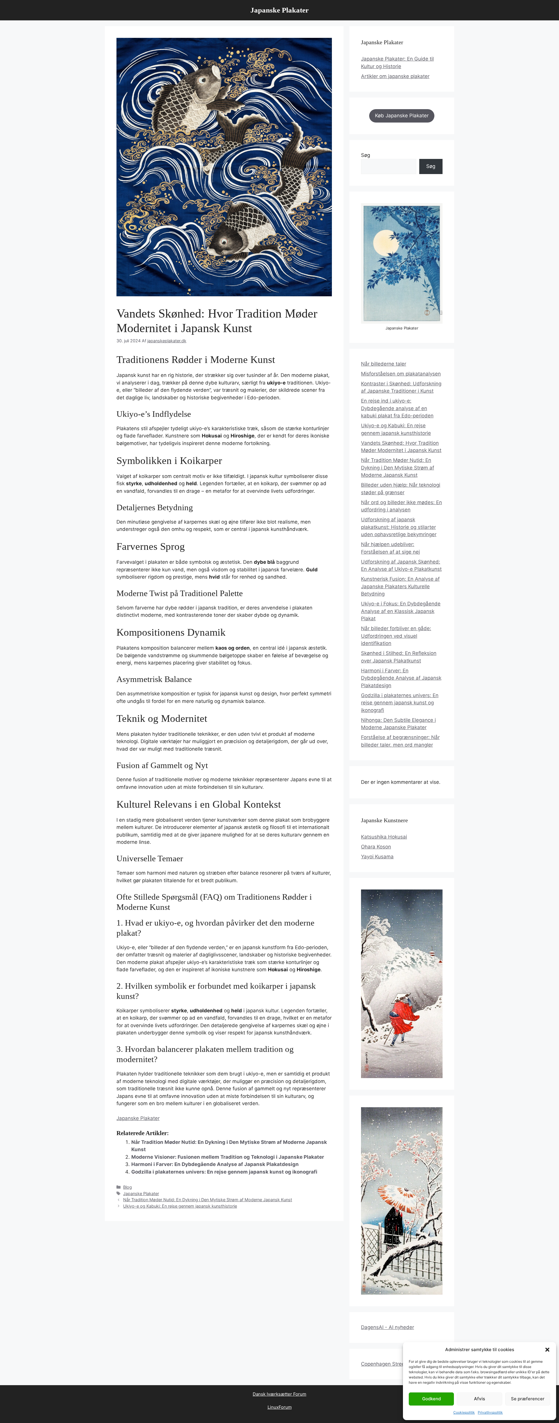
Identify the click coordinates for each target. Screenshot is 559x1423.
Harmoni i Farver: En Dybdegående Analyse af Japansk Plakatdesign (215, 1164)
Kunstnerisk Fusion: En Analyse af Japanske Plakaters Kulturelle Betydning (400, 586)
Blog (127, 1187)
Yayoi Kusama (377, 857)
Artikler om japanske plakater (395, 76)
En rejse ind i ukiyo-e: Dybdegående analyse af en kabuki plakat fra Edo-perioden (397, 408)
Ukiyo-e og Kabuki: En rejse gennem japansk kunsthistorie (180, 1206)
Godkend (431, 1398)
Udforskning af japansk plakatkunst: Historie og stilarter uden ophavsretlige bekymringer (398, 527)
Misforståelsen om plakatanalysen (401, 374)
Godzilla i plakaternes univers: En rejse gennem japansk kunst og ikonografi (224, 1172)
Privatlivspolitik (490, 1412)
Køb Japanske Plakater (402, 115)
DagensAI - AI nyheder (387, 1327)
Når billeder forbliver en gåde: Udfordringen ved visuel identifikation (396, 635)
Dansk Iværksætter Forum (279, 1394)
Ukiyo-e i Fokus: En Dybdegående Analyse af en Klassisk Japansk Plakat (401, 611)
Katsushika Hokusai (384, 837)
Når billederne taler (383, 364)
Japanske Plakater (279, 10)
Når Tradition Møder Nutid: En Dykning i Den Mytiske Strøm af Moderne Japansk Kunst (207, 1199)
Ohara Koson (376, 847)
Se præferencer (527, 1398)
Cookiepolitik (464, 1412)
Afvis (479, 1398)
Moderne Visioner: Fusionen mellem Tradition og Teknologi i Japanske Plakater (227, 1157)
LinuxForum (280, 1407)
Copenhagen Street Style (390, 1364)
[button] (547, 1350)
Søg (365, 155)
